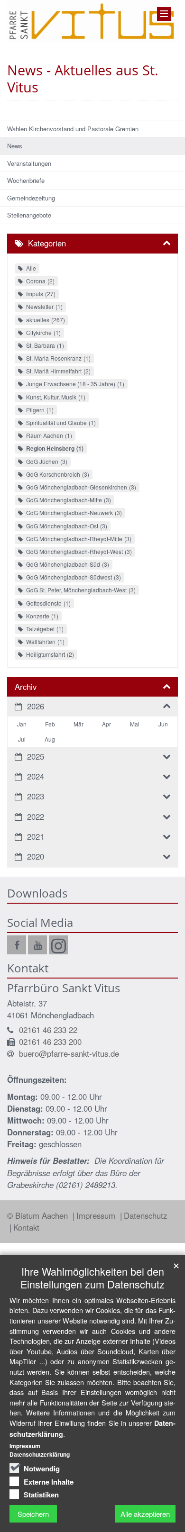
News (14, 145)
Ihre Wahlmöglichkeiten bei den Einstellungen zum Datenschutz (92, 1277)
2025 (35, 756)
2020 (35, 856)
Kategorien (47, 243)
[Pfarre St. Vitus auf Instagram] (58, 944)
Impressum (97, 1215)
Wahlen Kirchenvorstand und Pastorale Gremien (73, 128)
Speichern (33, 1514)
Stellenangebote (29, 214)
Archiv (26, 686)
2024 (35, 776)
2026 (35, 706)
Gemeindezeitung (31, 197)
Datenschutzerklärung (39, 1454)
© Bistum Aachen (38, 1215)
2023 (35, 796)
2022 (35, 816)
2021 (35, 836)
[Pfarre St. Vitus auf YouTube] (37, 944)
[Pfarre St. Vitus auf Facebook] (16, 944)
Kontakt (26, 1227)
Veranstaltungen (29, 163)
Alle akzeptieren (145, 1514)
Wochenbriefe (26, 180)
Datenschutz (145, 1215)
